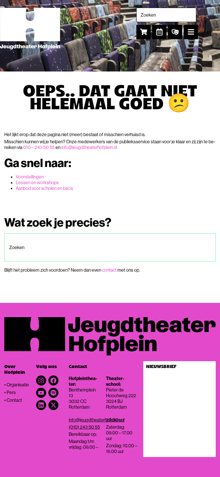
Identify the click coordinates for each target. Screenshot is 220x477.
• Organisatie (16, 384)
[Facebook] (53, 380)
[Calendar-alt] (159, 32)
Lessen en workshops (37, 182)
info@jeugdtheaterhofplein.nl (89, 147)
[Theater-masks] (175, 32)
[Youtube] (41, 393)
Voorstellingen (30, 177)
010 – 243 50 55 (39, 147)
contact (109, 270)
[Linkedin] (41, 405)
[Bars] (191, 32)
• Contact (13, 400)
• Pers (10, 392)
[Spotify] (53, 393)
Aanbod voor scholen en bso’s (44, 188)
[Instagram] (41, 380)
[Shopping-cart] (143, 32)
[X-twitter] (53, 405)
